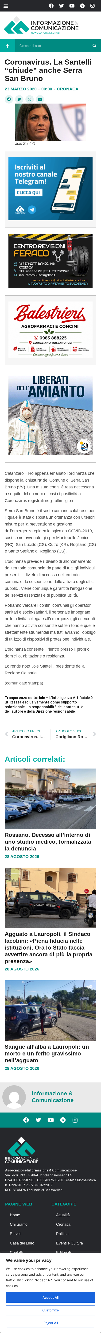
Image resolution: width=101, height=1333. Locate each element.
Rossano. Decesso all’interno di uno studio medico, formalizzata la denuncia (48, 842)
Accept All (50, 1297)
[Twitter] (61, 6)
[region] (50, 1293)
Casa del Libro (22, 1243)
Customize (50, 1310)
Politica (62, 1234)
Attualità (63, 1215)
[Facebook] (51, 6)
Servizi (15, 1234)
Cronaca (67, 89)
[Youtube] (72, 6)
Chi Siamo (18, 1224)
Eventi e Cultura (69, 1243)
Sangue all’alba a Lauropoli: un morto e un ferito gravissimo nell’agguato (47, 1053)
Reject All (50, 1323)
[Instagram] (92, 6)
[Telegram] (82, 6)
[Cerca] (94, 45)
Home (15, 1215)
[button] (6, 6)
